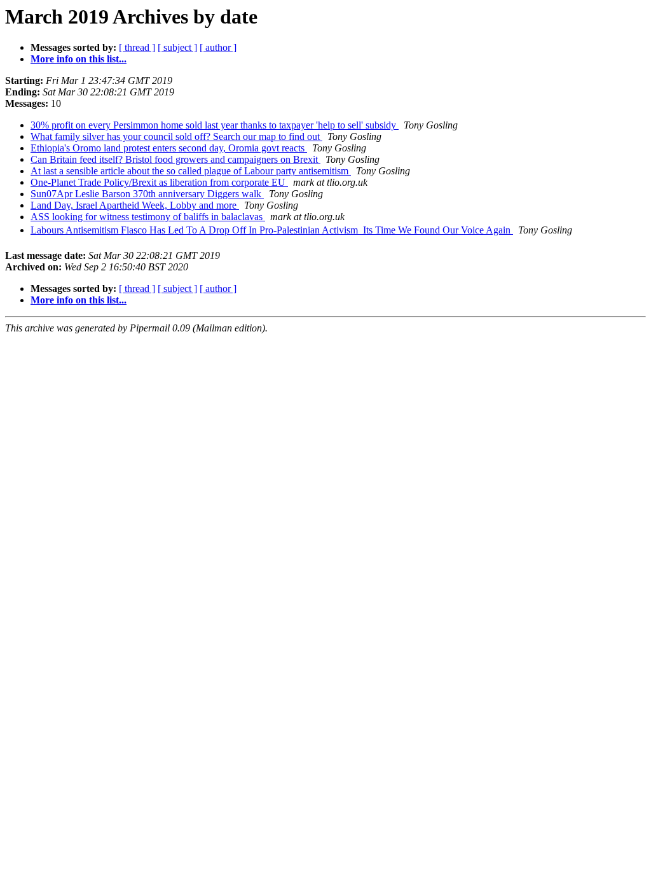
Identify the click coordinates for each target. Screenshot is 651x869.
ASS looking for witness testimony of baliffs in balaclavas (148, 216)
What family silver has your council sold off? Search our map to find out (176, 136)
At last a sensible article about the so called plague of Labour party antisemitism (191, 170)
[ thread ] (137, 47)
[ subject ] (177, 47)
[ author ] (218, 47)
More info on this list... (79, 58)
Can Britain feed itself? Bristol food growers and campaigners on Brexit (175, 159)
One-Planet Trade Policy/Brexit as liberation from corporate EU (159, 182)
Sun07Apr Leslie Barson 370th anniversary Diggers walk (147, 193)
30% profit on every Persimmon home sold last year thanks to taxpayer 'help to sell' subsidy (215, 125)
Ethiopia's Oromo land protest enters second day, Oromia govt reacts (169, 148)
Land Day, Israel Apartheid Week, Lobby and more (135, 205)
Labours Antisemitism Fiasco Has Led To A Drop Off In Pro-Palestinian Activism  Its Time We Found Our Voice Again (272, 230)
